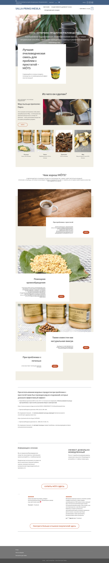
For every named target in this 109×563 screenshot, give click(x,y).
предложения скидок (52, 10)
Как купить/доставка (21, 555)
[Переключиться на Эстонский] (56, 2)
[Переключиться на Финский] (59, 2)
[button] (32, 2)
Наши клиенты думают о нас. (61, 7)
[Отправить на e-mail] (92, 2)
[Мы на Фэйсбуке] (87, 2)
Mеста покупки (20, 552)
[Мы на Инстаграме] (90, 2)
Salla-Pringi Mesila (28, 8)
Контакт (51, 2)
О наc (17, 549)
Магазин (46, 7)
